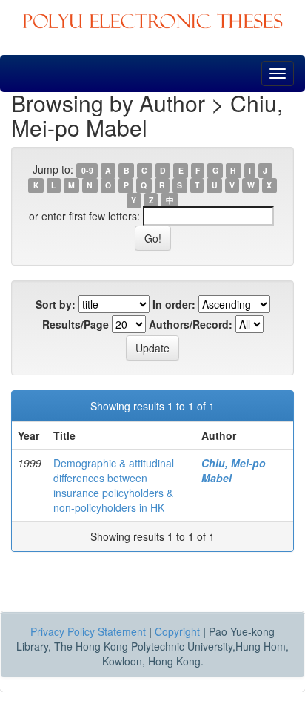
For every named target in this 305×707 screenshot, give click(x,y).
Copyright (177, 631)
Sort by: (56, 304)
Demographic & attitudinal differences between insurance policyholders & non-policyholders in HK (113, 485)
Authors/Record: (190, 324)
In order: (173, 304)
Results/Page (75, 324)
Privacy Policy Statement (88, 631)
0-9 (87, 170)
